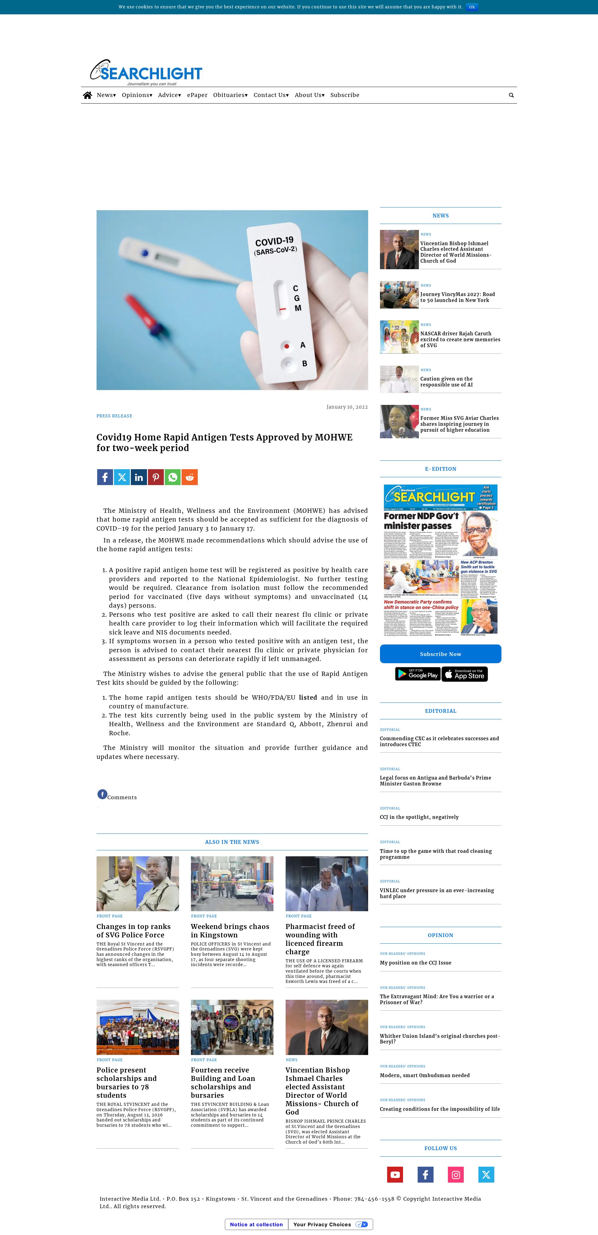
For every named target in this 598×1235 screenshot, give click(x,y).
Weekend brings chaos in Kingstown (230, 931)
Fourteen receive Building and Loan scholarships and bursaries (223, 1083)
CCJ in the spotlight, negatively (419, 817)
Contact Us (270, 95)
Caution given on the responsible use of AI (446, 382)
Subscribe (345, 95)
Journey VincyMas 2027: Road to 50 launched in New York (457, 297)
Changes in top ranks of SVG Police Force (134, 931)
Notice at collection (256, 1224)
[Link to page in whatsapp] (173, 477)
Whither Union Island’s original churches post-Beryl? (440, 1039)
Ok (472, 7)
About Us (308, 95)
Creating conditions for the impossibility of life (440, 1109)
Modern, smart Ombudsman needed (425, 1075)
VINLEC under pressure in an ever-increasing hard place (437, 893)
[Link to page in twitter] (122, 477)
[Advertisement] (299, 150)
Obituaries (229, 95)
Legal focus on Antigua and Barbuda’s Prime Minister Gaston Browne (435, 781)
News (105, 95)
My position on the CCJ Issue (416, 963)
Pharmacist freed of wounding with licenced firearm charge (320, 939)
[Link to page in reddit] (189, 477)
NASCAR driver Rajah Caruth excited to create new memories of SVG (460, 339)
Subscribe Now (440, 654)
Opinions (136, 95)
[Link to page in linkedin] (139, 477)
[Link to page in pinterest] (156, 477)
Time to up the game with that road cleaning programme (436, 854)
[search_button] (511, 95)
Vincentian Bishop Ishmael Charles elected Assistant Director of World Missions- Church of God (322, 1091)
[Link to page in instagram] (456, 1175)
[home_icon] (87, 95)
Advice (168, 95)
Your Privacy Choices (322, 1224)
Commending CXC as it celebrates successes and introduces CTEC (439, 741)
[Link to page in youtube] (395, 1175)
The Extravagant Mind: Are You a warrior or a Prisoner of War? (437, 999)
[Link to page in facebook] (105, 477)
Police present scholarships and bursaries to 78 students (127, 1083)
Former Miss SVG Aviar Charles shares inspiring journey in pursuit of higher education (459, 424)
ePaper (197, 95)
